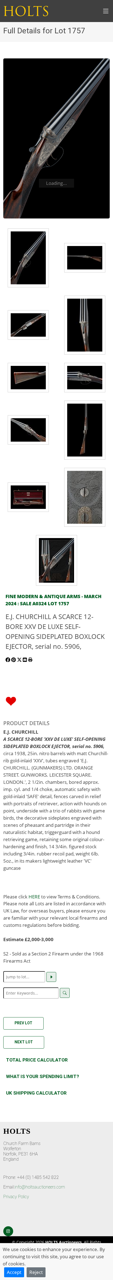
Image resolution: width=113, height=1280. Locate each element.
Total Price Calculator (37, 1060)
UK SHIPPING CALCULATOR (36, 1093)
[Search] (65, 993)
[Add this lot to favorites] (10, 700)
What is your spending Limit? (42, 1076)
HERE (34, 896)
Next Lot (24, 1042)
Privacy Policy (16, 1196)
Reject (36, 1272)
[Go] (51, 977)
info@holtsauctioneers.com (40, 1187)
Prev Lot (23, 1023)
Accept (14, 1272)
